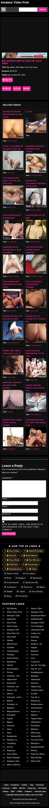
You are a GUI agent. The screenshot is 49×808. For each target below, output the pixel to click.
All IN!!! (29, 112)
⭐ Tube (31, 569)
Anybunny (26, 587)
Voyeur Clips (36, 608)
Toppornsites (36, 718)
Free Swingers (37, 626)
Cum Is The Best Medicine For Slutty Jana (35, 353)
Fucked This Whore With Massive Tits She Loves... (12, 114)
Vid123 (10, 665)
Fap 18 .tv (35, 697)
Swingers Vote (13, 761)
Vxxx (33, 658)
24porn (10, 693)
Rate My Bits (36, 757)
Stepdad (14, 241)
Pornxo (10, 747)
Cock (17, 89)
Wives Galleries (13, 764)
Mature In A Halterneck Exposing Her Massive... (36, 183)
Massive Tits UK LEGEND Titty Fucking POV (35, 319)
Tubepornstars (37, 690)
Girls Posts (11, 622)
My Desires (12, 608)
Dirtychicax (35, 701)
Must (8, 241)
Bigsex (40, 587)
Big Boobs (36, 578)
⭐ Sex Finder (12, 551)
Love (31, 449)
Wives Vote (35, 761)
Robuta (34, 750)
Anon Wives (12, 754)
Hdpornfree (12, 679)
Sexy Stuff (11, 637)
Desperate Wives (38, 615)
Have (13, 172)
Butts (7, 578)
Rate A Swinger (13, 757)
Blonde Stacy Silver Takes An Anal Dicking (12, 422)
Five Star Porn (37, 740)
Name (5, 499)
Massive (33, 210)
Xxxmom (34, 654)
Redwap (10, 654)
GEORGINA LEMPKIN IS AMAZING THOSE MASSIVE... (12, 385)
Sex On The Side (38, 665)
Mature (38, 210)
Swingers (28, 791)
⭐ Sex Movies (32, 560)
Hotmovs (11, 725)
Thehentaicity (13, 651)
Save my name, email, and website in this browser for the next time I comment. (22, 527)
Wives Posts (12, 626)
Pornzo (10, 672)
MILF (37, 311)
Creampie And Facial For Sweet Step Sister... (35, 149)
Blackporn (35, 743)
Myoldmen (11, 662)
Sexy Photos (36, 591)
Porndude (11, 715)
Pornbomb (21, 596)
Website (6, 514)
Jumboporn (10, 587)
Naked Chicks (11, 573)
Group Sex (32, 788)
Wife (27, 89)
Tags (32, 785)
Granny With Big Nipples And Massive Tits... (35, 388)
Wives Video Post (14, 612)
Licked (32, 311)
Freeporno (35, 662)
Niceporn (35, 683)
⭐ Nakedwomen (13, 569)
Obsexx (34, 715)
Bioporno (35, 651)
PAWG (19, 791)
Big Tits (8, 80)
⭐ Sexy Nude (12, 560)
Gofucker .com (13, 676)
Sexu (9, 733)
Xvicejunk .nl (12, 704)
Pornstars (40, 785)
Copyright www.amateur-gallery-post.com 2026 (24, 795)
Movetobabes (13, 669)
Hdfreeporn (36, 722)
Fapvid (10, 718)
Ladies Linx (36, 633)
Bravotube (11, 683)
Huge (32, 241)
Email (6, 506)
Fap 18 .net (36, 669)
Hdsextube (35, 679)
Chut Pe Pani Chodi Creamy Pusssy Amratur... (34, 250)
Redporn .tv (12, 740)
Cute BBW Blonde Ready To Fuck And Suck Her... (11, 180)
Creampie (33, 175)
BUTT (14, 311)
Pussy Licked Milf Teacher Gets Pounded (34, 284)
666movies (35, 733)
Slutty (36, 380)
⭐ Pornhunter (30, 564)
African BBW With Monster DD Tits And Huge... (12, 284)
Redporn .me (36, 644)
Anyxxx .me (12, 690)
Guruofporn (29, 573)
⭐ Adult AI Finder (33, 551)
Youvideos (11, 743)
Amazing (10, 411)
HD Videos (43, 788)
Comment (7, 478)
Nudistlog (35, 637)
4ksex (9, 729)
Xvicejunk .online (14, 697)
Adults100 (11, 619)
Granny (32, 414)
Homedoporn (36, 708)
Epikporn (20, 578)
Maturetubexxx (13, 711)
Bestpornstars (37, 704)
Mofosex (34, 729)
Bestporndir (12, 736)
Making (36, 449)
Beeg (7, 596)
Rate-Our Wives (38, 754)
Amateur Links (40, 791)
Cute (8, 172)
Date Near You (13, 633)
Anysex (34, 640)
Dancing (10, 342)
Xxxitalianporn (37, 672)
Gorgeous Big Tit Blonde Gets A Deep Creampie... (12, 250)
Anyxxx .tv (35, 711)
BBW (15, 788)
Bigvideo (10, 708)
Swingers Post (37, 612)
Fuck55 (34, 693)
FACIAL (39, 175)
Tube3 (21, 591)
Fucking (32, 345)
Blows (7, 89)
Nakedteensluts (37, 747)
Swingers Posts (37, 622)
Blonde (9, 207)
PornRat (10, 647)
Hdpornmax (36, 686)
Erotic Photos (12, 658)
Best (31, 380)
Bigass (10, 722)
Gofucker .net (13, 686)
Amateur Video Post (15, 2)
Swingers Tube (13, 615)
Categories (15, 785)
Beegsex (34, 676)
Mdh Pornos (12, 644)
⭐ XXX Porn (11, 564)
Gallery (24, 785)
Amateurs (6, 788)
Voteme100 (36, 736)
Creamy (40, 276)
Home (6, 785)
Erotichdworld (11, 582)
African (9, 311)
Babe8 (8, 591)
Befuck (10, 701)
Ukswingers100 (37, 630)
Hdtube (10, 640)
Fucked (14, 141)
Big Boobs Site (30, 582)
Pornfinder (35, 725)
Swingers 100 (13, 630)
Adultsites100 (36, 619)
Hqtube (34, 647)
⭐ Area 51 (10, 555)
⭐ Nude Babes (29, 555)
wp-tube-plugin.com (29, 799)
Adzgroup (11, 750)
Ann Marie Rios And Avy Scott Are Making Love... (36, 422)
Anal (8, 449)
